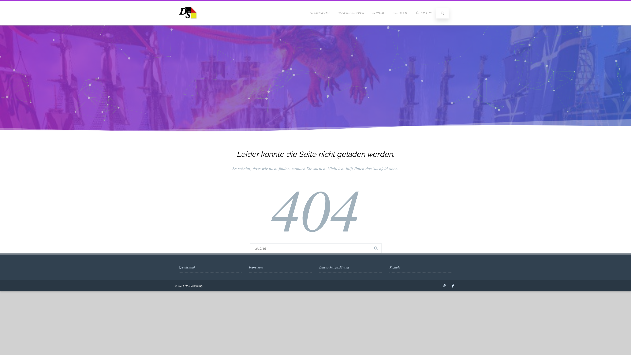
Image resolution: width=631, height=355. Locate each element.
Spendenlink (187, 267)
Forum (378, 13)
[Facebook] (452, 285)
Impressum (256, 267)
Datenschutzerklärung (334, 267)
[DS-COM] (188, 23)
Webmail (400, 13)
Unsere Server (350, 13)
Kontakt (394, 267)
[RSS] (445, 285)
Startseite (320, 13)
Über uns (424, 13)
